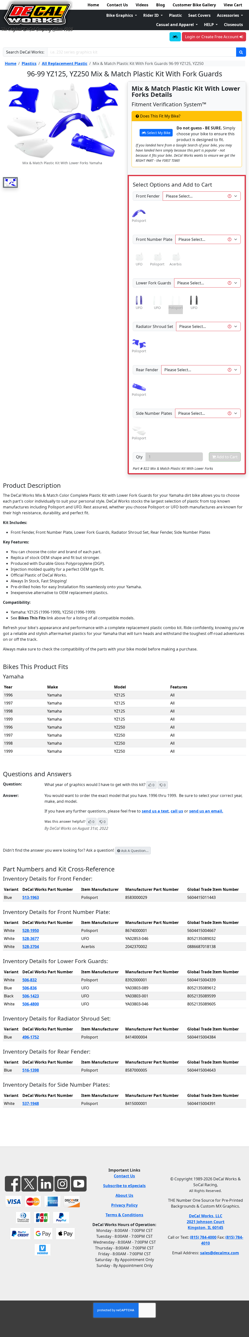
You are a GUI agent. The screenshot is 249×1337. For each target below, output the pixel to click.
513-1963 (30, 897)
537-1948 (30, 1103)
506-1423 (30, 996)
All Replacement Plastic (64, 63)
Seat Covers (199, 15)
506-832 (29, 980)
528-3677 (30, 938)
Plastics (29, 63)
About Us (124, 1195)
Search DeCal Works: (25, 52)
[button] (10, 182)
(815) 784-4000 (203, 1237)
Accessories (228, 15)
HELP (209, 24)
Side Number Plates (154, 413)
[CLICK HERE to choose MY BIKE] (175, 36)
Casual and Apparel (175, 24)
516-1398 (30, 1070)
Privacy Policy (124, 1205)
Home (93, 5)
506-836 (29, 988)
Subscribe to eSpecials (124, 1185)
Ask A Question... (134, 850)
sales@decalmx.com (219, 1253)
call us (177, 811)
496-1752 (30, 1037)
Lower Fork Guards (153, 283)
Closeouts (233, 24)
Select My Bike (158, 132)
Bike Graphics (120, 15)
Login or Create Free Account (212, 36)
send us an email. (206, 811)
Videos (142, 5)
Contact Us (117, 5)
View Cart (233, 5)
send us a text (155, 811)
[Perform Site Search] (241, 52)
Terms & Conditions (124, 1215)
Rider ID (151, 15)
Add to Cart (227, 457)
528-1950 (30, 930)
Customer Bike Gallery (194, 5)
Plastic (175, 15)
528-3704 (30, 946)
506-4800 (30, 1004)
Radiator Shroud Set (154, 326)
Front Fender (148, 196)
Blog (160, 5)
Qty (139, 457)
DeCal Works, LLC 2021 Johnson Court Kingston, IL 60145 (205, 1221)
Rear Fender (147, 369)
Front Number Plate (154, 239)
